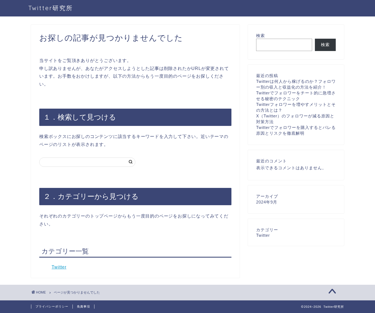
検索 (260, 35)
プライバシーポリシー (51, 306)
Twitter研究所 (50, 8)
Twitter (59, 267)
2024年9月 (266, 202)
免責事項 (83, 306)
